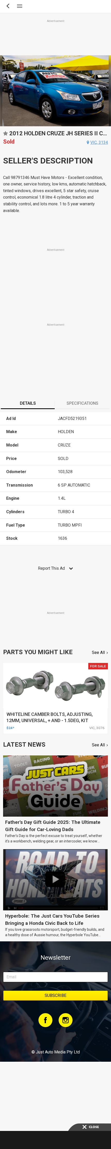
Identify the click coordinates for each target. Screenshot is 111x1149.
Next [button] (108, 91)
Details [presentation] (28, 403)
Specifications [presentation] (82, 403)
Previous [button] (3, 91)
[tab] (28, 404)
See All (98, 652)
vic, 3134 (99, 142)
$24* (10, 728)
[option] (55, 90)
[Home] (55, 1038)
